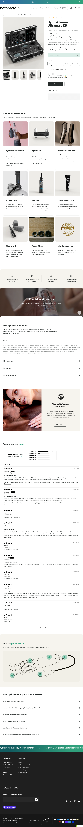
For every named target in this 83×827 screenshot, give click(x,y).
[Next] (79, 2)
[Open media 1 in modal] (23, 43)
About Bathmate (7, 762)
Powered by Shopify (12, 820)
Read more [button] (7, 484)
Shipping (5, 772)
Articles (20, 762)
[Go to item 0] (6, 75)
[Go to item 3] (23, 75)
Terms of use (6, 770)
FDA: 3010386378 (18, 818)
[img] (8, 469)
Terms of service (19, 822)
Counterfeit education (24, 767)
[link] (49, 657)
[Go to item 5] (41, 75)
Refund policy (6, 822)
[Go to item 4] (32, 75)
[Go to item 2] (15, 75)
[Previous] (4, 2)
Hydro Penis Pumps (11, 14)
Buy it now (72, 84)
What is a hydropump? (24, 765)
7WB (66, 63)
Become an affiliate (8, 775)
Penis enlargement (23, 772)
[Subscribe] (36, 799)
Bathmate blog (22, 770)
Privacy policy (7, 767)
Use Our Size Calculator (56, 69)
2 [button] (40, 628)
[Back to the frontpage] (4, 15)
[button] (33, 451)
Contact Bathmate (8, 765)
